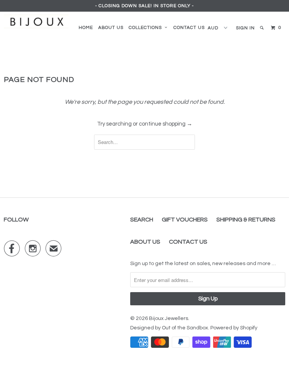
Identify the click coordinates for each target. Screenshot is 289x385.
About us (110, 27)
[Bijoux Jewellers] (36, 21)
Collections (147, 27)
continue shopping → (165, 124)
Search (141, 220)
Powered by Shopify (233, 327)
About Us (145, 242)
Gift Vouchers (185, 220)
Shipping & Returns (245, 220)
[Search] (262, 28)
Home (86, 27)
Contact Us (189, 27)
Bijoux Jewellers (168, 318)
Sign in (245, 28)
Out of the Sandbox (185, 327)
